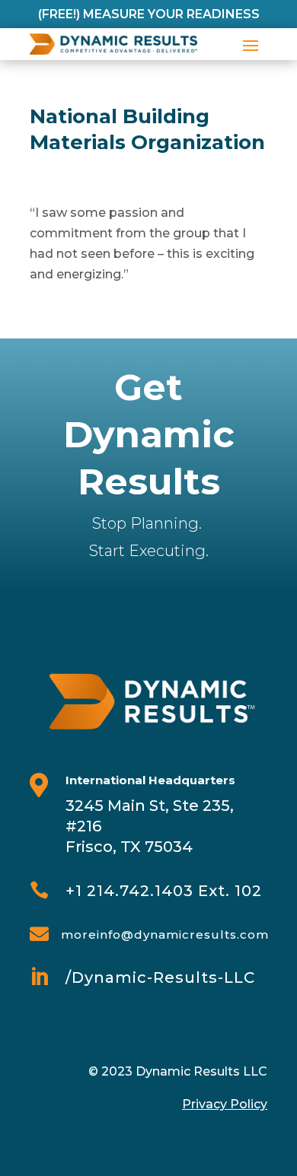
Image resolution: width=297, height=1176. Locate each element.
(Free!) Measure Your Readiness (149, 14)
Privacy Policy (224, 1104)
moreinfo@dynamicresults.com (165, 934)
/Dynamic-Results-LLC (160, 977)
